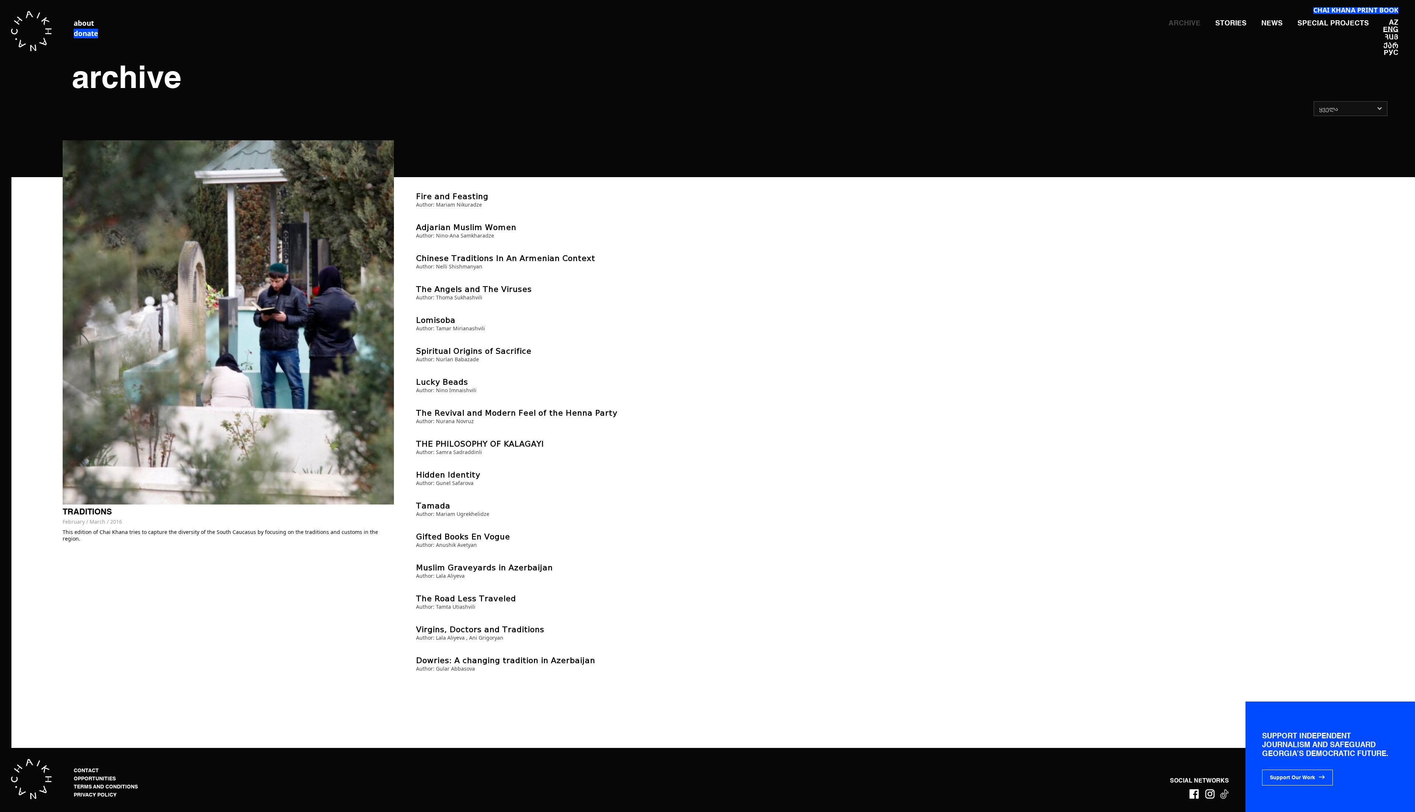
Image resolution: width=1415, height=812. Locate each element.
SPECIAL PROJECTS (1333, 23)
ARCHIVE (1184, 23)
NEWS (1272, 23)
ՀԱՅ (1391, 37)
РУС (1391, 52)
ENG (1390, 29)
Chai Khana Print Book (1355, 10)
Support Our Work (1292, 777)
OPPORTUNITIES (95, 778)
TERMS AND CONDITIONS (106, 787)
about (84, 23)
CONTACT (86, 770)
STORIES (1231, 23)
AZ (1393, 22)
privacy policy (95, 795)
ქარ (1390, 45)
